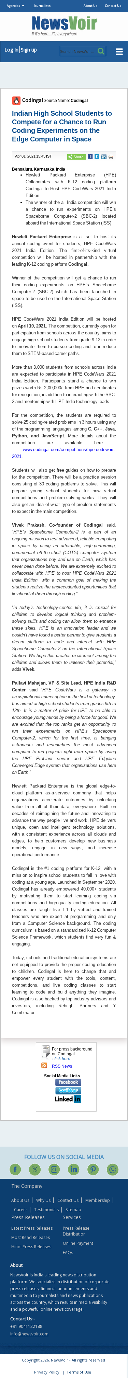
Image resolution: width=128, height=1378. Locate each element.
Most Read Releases (30, 1237)
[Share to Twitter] (97, 156)
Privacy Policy (46, 1372)
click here (61, 1058)
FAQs (68, 1252)
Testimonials (46, 1210)
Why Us (43, 1200)
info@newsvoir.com (29, 1334)
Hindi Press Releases (31, 1247)
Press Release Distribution (76, 1231)
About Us (90, 5)
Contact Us (113, 5)
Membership (97, 1200)
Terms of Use (79, 1372)
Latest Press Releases (32, 1228)
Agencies (13, 5)
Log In (11, 49)
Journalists (42, 5)
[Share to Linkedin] (103, 156)
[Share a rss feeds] (44, 1065)
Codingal (79, 100)
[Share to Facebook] (90, 156)
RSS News (62, 1066)
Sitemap (73, 1210)
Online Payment (78, 1243)
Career (20, 1210)
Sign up (29, 49)
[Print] (111, 156)
